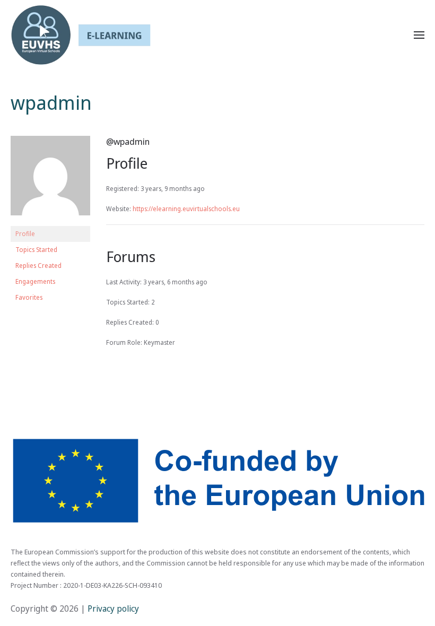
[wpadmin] (50, 180)
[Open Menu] (419, 35)
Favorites (28, 297)
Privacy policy (112, 608)
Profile (25, 233)
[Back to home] (81, 35)
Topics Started (36, 249)
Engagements (35, 281)
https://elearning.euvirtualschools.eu (186, 208)
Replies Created (38, 265)
